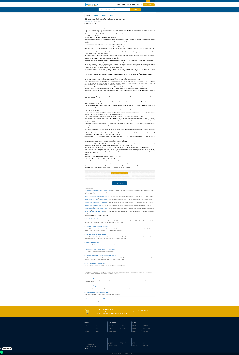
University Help (135, 333)
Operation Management (112, 330)
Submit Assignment (149, 4)
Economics (121, 325)
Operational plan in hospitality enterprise (97, 226)
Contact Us (134, 345)
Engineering (145, 331)
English (97, 328)
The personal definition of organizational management (96, 199)
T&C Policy (110, 343)
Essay (133, 326)
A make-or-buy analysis (92, 242)
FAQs (144, 342)
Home (118, 4)
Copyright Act (122, 343)
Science (97, 326)
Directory (134, 343)
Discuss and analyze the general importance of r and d (96, 208)
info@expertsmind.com (109, 0)
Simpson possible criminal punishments (93, 195)
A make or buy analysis (92, 278)
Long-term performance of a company (93, 205)
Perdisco (134, 325)
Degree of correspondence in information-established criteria (98, 190)
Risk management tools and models (95, 299)
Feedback (96, 15)
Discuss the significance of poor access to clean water (96, 202)
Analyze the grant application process (93, 192)
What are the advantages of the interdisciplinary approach (97, 196)
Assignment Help (88, 21)
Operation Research (112, 331)
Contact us (139, 4)
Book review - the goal (92, 218)
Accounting (110, 325)
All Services (132, 4)
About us (123, 4)
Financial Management (124, 330)
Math (86, 328)
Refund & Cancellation (112, 345)
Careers (133, 342)
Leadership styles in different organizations (97, 292)
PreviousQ (104, 15)
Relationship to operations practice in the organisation (100, 270)
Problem (88, 15)
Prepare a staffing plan (92, 286)
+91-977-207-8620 (89, 0)
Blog (144, 343)
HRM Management (123, 328)
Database (134, 331)
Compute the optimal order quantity (95, 263)
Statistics (97, 331)
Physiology (87, 331)
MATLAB (145, 330)
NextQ (111, 15)
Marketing (121, 326)
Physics (86, 325)
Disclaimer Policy (123, 342)
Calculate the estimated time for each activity (94, 211)
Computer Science (146, 328)
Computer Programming (137, 330)
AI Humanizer (146, 345)
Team (127, 4)
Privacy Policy (111, 342)
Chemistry (97, 325)
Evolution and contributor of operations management (100, 249)
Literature (134, 328)
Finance (109, 326)
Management (110, 328)
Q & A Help (145, 333)
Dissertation (145, 325)
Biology (86, 326)
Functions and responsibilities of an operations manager (101, 255)
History (86, 330)
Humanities (98, 330)
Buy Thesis (145, 326)
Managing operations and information (96, 234)
